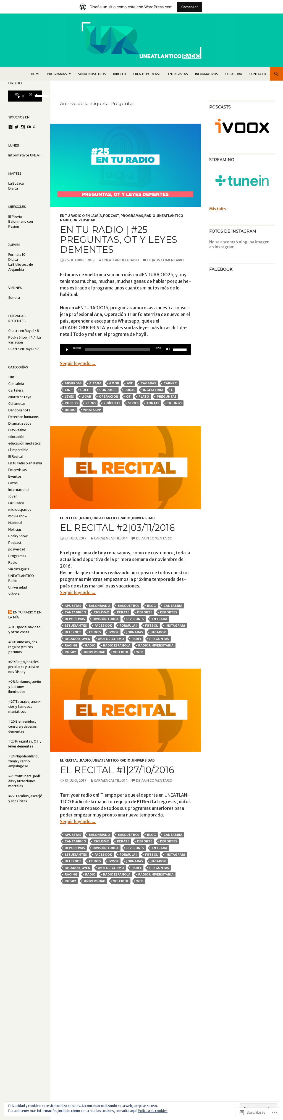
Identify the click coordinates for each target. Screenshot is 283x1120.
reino (90, 403)
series (133, 403)
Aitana (95, 383)
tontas (152, 403)
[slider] (180, 349)
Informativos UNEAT (24, 155)
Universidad (83, 220)
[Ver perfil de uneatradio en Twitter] (16, 127)
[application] (125, 349)
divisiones (135, 619)
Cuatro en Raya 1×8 (23, 331)
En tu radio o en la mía (81, 216)
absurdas (73, 383)
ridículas (111, 403)
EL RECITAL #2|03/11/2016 (117, 527)
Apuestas (73, 606)
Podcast (111, 216)
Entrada (159, 619)
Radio (149, 216)
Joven (12, 496)
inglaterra (153, 390)
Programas (131, 216)
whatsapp (92, 410)
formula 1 (128, 625)
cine (68, 390)
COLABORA (233, 74)
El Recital (69, 518)
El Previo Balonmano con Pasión (20, 221)
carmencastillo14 (111, 538)
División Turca (106, 619)
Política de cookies (152, 1111)
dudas (129, 390)
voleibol (121, 652)
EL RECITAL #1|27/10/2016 (117, 769)
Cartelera (15, 390)
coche (85, 390)
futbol (151, 625)
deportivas (75, 619)
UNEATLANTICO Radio (120, 260)
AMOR (114, 383)
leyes (69, 396)
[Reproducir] (67, 349)
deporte (144, 612)
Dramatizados (19, 423)
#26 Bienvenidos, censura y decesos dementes (22, 726)
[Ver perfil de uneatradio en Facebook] (10, 127)
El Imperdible (18, 450)
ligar (86, 396)
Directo (119, 74)
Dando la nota (19, 410)
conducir (108, 390)
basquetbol (128, 606)
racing (71, 645)
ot (128, 396)
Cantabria (173, 606)
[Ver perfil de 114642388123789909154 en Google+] (35, 127)
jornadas (134, 632)
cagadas (148, 383)
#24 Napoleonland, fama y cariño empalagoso (23, 761)
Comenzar (189, 7)
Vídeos (13, 594)
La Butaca (16, 503)
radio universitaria (156, 645)
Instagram (175, 625)
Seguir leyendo (78, 363)
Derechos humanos (23, 417)
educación (16, 437)
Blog (151, 606)
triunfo (174, 403)
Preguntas (166, 396)
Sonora (14, 298)
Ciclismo (101, 612)
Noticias (15, 529)
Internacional (18, 490)
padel (137, 639)
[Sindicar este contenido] (10, 612)
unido (70, 410)
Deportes (168, 612)
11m (11, 377)
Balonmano (99, 606)
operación (108, 396)
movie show (17, 516)
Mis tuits (217, 208)
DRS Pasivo (17, 430)
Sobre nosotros (92, 74)
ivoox (114, 632)
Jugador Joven (77, 639)
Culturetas (16, 403)
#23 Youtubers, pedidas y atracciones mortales (25, 781)
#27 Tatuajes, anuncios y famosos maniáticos (24, 706)
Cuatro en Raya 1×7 (23, 349)
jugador (158, 632)
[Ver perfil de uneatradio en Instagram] (22, 127)
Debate (123, 612)
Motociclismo (111, 639)
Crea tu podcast (147, 74)
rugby (70, 652)
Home (35, 74)
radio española (116, 645)
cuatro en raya (19, 397)
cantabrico (75, 612)
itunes (95, 632)
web (139, 652)
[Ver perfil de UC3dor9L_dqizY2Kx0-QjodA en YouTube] (29, 127)
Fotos (13, 483)
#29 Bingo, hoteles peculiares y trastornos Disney (24, 667)
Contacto (257, 74)
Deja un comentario (165, 260)
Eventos (15, 476)
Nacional (15, 523)
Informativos (206, 74)
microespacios (19, 509)
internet (73, 632)
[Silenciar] (168, 349)
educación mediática (24, 443)
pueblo (71, 403)
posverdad (16, 549)
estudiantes (76, 625)
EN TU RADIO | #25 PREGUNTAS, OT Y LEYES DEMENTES (118, 239)
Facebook (103, 625)
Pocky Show (18, 536)
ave (130, 383)
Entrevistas (178, 74)
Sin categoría (18, 569)
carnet (170, 383)
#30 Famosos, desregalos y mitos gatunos (23, 647)
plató (143, 396)
